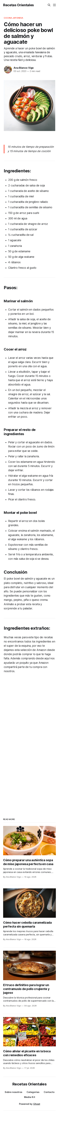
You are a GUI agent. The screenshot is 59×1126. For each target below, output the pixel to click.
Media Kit (29, 1097)
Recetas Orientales (18, 5)
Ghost (36, 1103)
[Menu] (54, 4)
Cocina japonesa (13, 18)
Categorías (33, 1092)
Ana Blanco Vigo (24, 67)
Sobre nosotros (13, 1092)
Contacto (49, 1092)
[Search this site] (49, 4)
